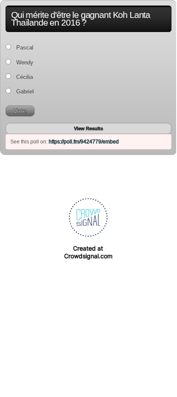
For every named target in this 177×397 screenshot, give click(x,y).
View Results (88, 128)
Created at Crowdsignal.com (88, 252)
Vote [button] (20, 111)
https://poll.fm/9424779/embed (84, 142)
